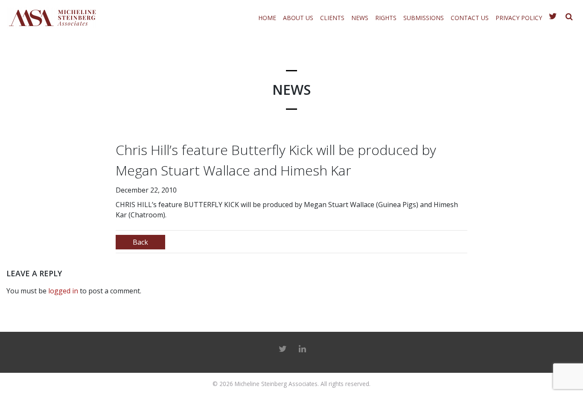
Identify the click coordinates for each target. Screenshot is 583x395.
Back (140, 242)
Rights (385, 18)
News (359, 18)
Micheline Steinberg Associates (276, 384)
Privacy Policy (519, 18)
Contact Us (470, 18)
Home (267, 18)
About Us (298, 18)
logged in (63, 291)
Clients (332, 18)
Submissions (423, 18)
